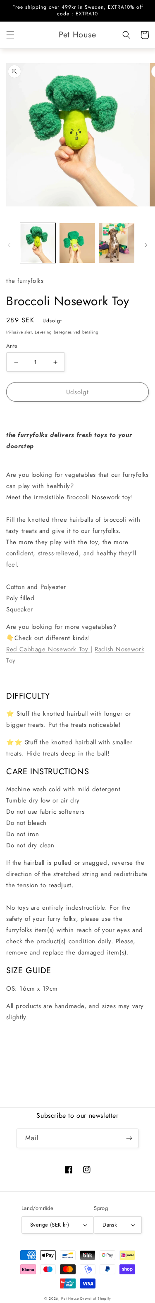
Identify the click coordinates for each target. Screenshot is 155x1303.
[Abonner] (129, 1138)
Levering (43, 332)
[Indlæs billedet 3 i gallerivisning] (116, 243)
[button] (10, 35)
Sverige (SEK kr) (49, 1225)
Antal (12, 346)
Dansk (110, 1225)
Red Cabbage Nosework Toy (48, 649)
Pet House (70, 1298)
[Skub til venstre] (9, 245)
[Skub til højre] (146, 245)
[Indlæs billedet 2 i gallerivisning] (77, 243)
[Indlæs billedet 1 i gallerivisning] (37, 243)
